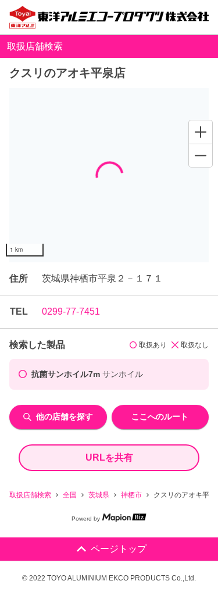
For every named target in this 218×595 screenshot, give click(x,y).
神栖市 (131, 495)
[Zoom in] (200, 132)
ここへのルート (159, 416)
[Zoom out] (200, 155)
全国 (70, 495)
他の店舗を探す (64, 416)
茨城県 (98, 495)
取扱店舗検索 (30, 495)
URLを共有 (109, 457)
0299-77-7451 (71, 311)
